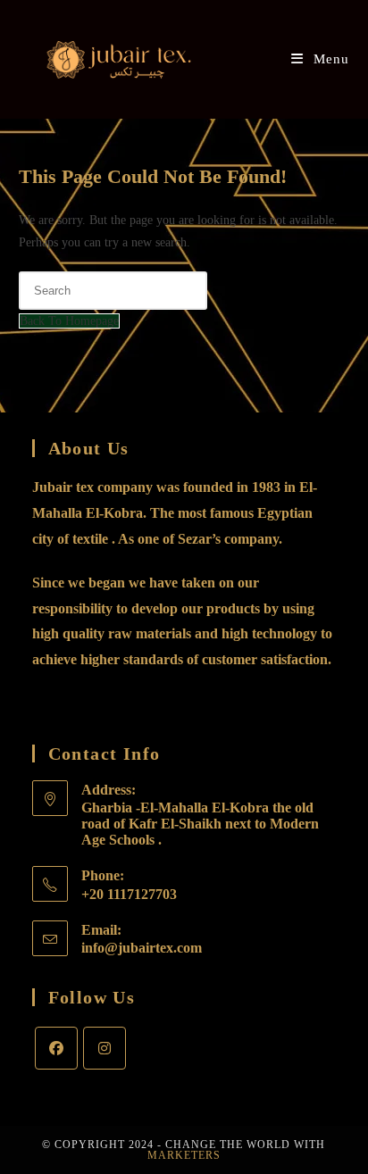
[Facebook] (56, 1048)
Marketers (184, 1155)
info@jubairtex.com (141, 947)
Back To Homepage (69, 321)
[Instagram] (104, 1048)
